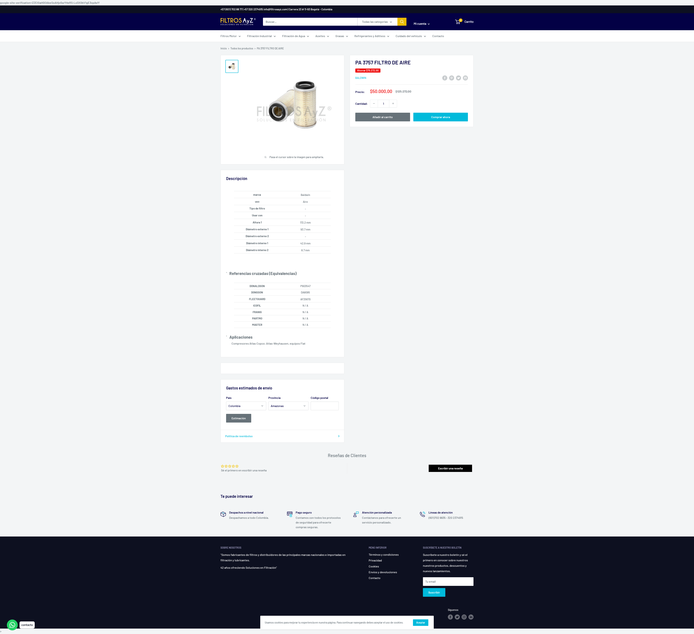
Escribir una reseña (450, 468)
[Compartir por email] (465, 77)
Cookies (374, 566)
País (229, 397)
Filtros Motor (228, 36)
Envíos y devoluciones (383, 572)
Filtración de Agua (293, 36)
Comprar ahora (440, 116)
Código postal (319, 397)
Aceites (320, 36)
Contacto (438, 36)
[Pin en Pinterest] (451, 77)
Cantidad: (361, 103)
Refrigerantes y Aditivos (369, 36)
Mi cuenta (420, 23)
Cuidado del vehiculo (409, 36)
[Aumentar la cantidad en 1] (393, 103)
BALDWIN (360, 77)
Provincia (274, 397)
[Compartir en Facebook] (444, 77)
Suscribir (434, 592)
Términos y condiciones (384, 554)
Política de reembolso (239, 436)
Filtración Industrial (259, 36)
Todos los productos (241, 48)
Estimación (239, 418)
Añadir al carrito (382, 116)
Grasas (339, 36)
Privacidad (375, 560)
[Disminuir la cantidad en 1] (374, 103)
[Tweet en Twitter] (458, 77)
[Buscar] (401, 22)
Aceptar (420, 622)
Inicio (223, 48)
